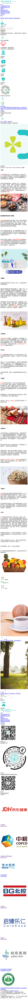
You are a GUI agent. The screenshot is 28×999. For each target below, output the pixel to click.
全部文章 (10, 121)
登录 (2, 15)
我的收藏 (16, 18)
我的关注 (7, 18)
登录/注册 (3, 106)
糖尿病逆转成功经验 (5, 12)
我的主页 (3, 18)
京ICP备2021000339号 (13, 990)
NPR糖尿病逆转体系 (5, 6)
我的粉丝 (11, 18)
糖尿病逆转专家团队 (5, 11)
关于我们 (3, 14)
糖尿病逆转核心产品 (5, 7)
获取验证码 (3, 30)
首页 (2, 4)
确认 (2, 115)
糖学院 (2, 8)
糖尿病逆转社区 (4, 10)
